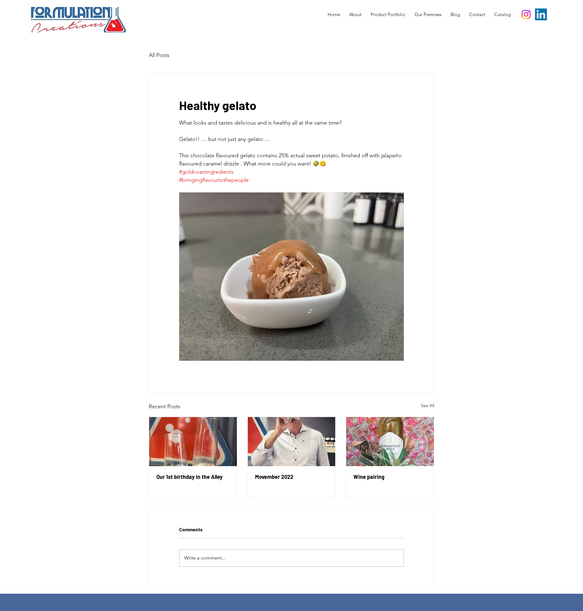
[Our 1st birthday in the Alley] (193, 441)
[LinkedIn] (541, 14)
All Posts (159, 55)
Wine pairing (368, 476)
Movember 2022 (274, 476)
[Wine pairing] (390, 441)
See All (427, 405)
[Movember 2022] (292, 441)
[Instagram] (526, 14)
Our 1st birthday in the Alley (189, 476)
